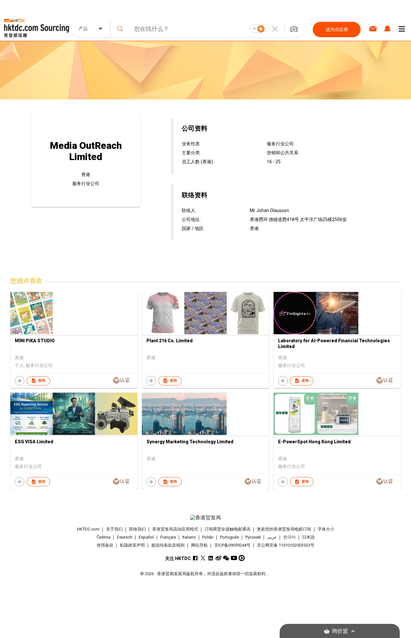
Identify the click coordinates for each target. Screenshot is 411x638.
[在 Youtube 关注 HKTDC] (234, 558)
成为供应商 (337, 29)
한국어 (289, 537)
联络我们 (137, 529)
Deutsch (124, 537)
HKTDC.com (88, 529)
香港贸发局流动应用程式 (175, 529)
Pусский (253, 537)
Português (229, 537)
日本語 (308, 537)
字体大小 (326, 529)
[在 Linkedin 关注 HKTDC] (211, 558)
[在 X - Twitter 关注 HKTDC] (203, 558)
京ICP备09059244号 (232, 545)
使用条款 (105, 545)
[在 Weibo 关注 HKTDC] (218, 558)
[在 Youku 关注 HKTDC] (242, 558)
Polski (208, 537)
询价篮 (340, 631)
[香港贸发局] (205, 518)
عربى (272, 537)
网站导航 (199, 545)
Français (168, 537)
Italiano (189, 537)
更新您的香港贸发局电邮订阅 (284, 529)
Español (146, 537)
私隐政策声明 (132, 545)
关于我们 (114, 529)
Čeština (103, 537)
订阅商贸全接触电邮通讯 (227, 529)
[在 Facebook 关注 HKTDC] (195, 558)
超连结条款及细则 (168, 545)
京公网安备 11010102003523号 (285, 545)
